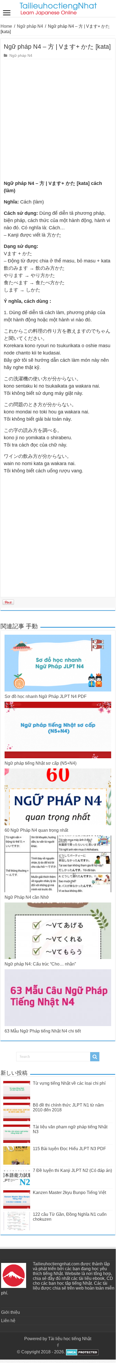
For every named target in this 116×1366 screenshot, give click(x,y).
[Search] (94, 1056)
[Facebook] (57, 1345)
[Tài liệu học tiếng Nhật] (58, 7)
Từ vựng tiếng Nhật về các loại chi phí (69, 1083)
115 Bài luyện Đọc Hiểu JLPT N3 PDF (69, 1148)
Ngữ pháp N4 (30, 26)
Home (6, 26)
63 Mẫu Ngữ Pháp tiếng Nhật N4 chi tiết (43, 1031)
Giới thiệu (10, 1312)
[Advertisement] (58, 120)
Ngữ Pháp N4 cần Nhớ (27, 897)
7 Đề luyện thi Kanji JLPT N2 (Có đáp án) (72, 1170)
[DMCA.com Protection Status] (82, 1352)
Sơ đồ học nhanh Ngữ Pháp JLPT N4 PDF (46, 696)
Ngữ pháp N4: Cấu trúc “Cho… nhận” (40, 964)
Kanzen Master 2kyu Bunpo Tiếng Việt (69, 1192)
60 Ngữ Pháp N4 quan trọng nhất (36, 830)
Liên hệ (8, 1320)
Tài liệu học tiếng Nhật (69, 1338)
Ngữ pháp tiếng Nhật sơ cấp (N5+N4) (40, 763)
